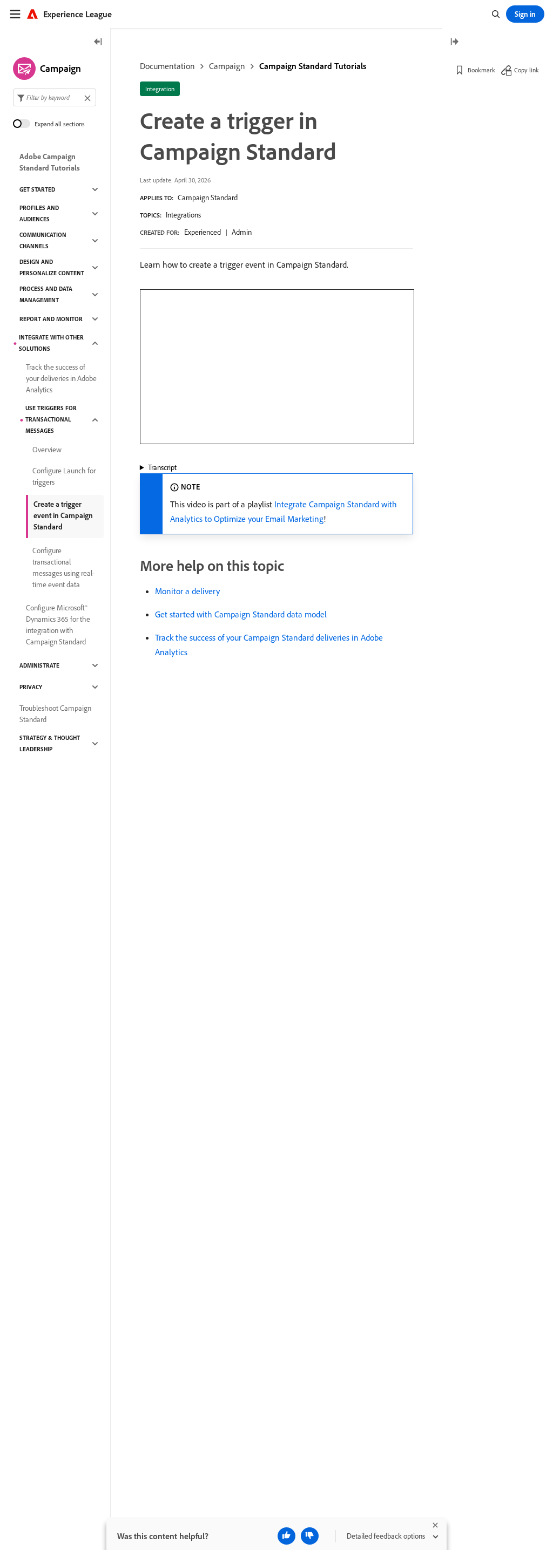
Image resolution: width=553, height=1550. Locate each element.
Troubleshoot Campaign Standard (55, 713)
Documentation (167, 65)
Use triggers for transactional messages (51, 419)
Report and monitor (51, 319)
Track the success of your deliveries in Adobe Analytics (61, 378)
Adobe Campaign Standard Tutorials (49, 162)
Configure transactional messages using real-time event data (63, 567)
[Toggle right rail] (454, 42)
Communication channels (42, 240)
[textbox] (54, 97)
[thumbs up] (286, 1536)
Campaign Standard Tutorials (312, 65)
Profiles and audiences (39, 213)
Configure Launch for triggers (64, 476)
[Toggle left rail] (98, 42)
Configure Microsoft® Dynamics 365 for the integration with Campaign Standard (58, 625)
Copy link (526, 70)
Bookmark (481, 70)
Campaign (227, 65)
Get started (37, 189)
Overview (47, 449)
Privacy (30, 687)
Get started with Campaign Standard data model (241, 614)
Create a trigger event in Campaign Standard (63, 515)
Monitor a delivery (187, 591)
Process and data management (45, 294)
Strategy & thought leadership (49, 743)
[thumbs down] (310, 1536)
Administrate (39, 665)
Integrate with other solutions (51, 343)
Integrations (183, 215)
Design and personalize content (51, 267)
